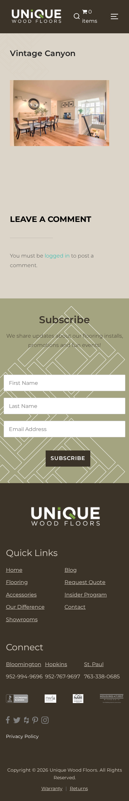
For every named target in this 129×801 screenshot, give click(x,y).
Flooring (17, 582)
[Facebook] (8, 720)
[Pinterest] (35, 720)
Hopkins (56, 664)
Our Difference (25, 607)
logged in (57, 256)
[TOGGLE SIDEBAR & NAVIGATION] (116, 16)
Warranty (52, 788)
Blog (70, 570)
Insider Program (85, 595)
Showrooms (22, 619)
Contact (75, 607)
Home (14, 570)
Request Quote (85, 582)
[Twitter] (17, 720)
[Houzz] (26, 720)
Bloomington (23, 664)
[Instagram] (45, 720)
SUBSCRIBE (68, 458)
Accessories (21, 595)
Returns (79, 788)
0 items (89, 16)
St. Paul (94, 664)
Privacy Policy (22, 736)
